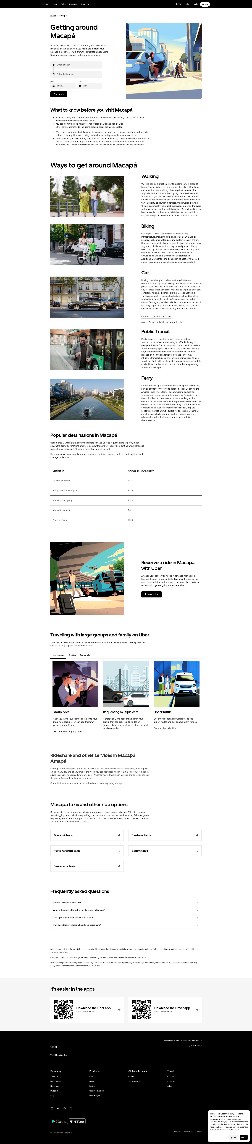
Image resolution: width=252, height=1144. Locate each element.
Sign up (205, 4)
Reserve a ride (151, 594)
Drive (63, 4)
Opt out (233, 1137)
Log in (195, 4)
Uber (45, 4)
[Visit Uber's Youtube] (58, 1108)
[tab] (94, 655)
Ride (55, 4)
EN (180, 4)
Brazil (53, 15)
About (83, 4)
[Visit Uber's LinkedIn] (52, 1108)
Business (73, 4)
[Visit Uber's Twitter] (71, 1108)
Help (187, 4)
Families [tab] (72, 655)
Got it (243, 1137)
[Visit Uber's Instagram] (64, 1108)
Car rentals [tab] (85, 655)
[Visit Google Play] (59, 1121)
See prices (59, 94)
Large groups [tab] (58, 655)
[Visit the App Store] (77, 1121)
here (237, 1130)
